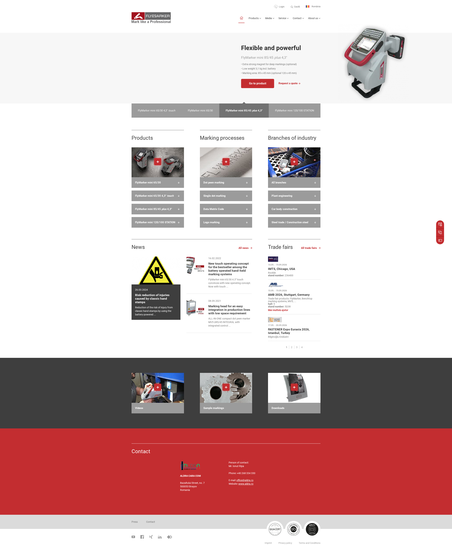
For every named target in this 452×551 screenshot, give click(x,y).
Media (268, 18)
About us (313, 18)
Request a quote (178, 83)
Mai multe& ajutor (278, 310)
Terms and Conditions (309, 543)
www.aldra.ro (245, 483)
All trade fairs (309, 248)
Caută (297, 6)
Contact (297, 18)
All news (244, 248)
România (315, 6)
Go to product (148, 83)
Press (135, 521)
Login (281, 6)
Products (254, 18)
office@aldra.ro (244, 480)
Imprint (268, 543)
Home (241, 19)
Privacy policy (285, 543)
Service (282, 18)
